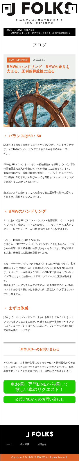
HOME (9, 30)
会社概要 (25, 444)
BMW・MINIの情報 (25, 30)
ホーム (9, 444)
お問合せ (42, 444)
